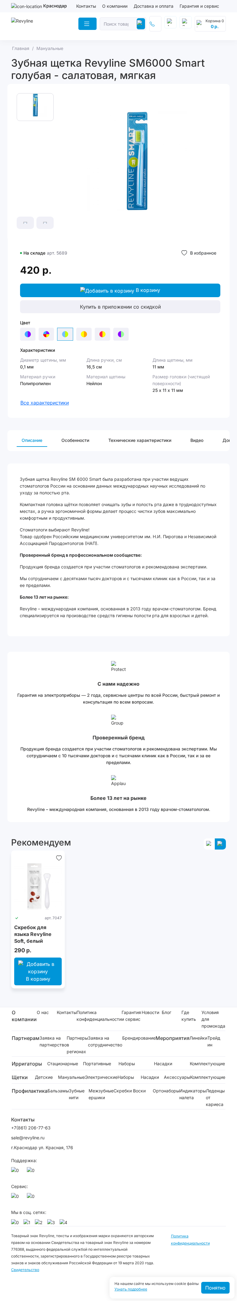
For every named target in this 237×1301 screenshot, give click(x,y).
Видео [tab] (196, 440)
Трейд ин (213, 1041)
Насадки (163, 1063)
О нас (43, 1012)
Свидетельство (25, 1269)
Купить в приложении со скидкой (120, 307)
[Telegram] (32, 1172)
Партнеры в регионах (77, 1044)
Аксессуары (177, 1077)
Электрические (101, 1077)
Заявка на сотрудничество (105, 1041)
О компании (114, 6)
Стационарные (62, 1063)
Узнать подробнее (130, 1289)
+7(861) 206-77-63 (31, 1127)
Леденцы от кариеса (215, 1097)
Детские (44, 1077)
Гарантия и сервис (199, 6)
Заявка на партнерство (53, 1041)
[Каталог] (87, 24)
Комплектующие (207, 1063)
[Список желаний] (59, 858)
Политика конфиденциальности (99, 1016)
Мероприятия (172, 1038)
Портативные (97, 1063)
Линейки (198, 1038)
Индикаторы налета (192, 1094)
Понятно (215, 1288)
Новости (150, 1012)
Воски (139, 1090)
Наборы (126, 1063)
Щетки (20, 1077)
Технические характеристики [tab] (139, 440)
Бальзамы (58, 1090)
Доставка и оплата (153, 6)
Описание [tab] (32, 440)
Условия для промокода (213, 1019)
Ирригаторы (27, 1064)
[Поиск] (141, 23)
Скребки (123, 1090)
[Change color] (27, 334)
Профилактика (30, 1091)
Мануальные (71, 1077)
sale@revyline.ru (27, 1137)
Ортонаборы (166, 1090)
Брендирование (139, 1038)
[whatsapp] (16, 1172)
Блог (166, 1012)
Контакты (86, 6)
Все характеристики (44, 403)
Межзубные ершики (101, 1094)
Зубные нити (77, 1094)
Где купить (188, 1016)
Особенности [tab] (75, 440)
